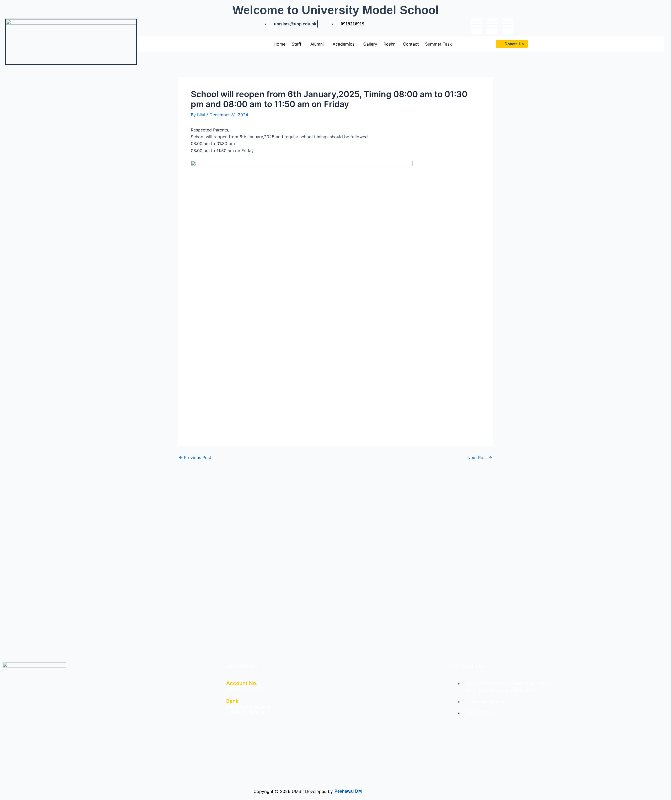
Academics (343, 44)
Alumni (317, 44)
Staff (296, 44)
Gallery (370, 44)
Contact (411, 44)
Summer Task (438, 44)
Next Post (479, 457)
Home (279, 44)
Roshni (390, 44)
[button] (298, 43)
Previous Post (195, 457)
